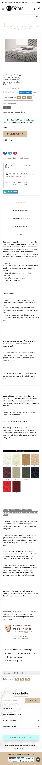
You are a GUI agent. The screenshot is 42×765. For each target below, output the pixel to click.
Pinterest (15, 153)
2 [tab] (21, 70)
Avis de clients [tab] (21, 226)
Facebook (5, 153)
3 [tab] (23, 70)
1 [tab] (19, 70)
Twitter (10, 153)
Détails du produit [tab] (21, 210)
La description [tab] (21, 202)
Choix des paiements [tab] (21, 218)
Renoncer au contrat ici (21, 738)
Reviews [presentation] (21, 235)
